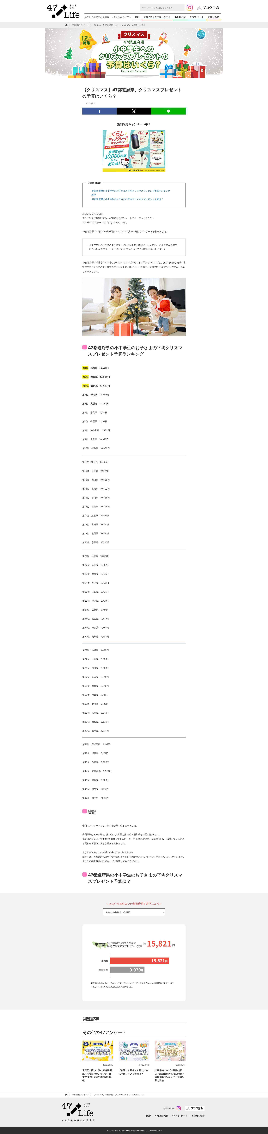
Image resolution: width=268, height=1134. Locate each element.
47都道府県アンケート (80, 25)
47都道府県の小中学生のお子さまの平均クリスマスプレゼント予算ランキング (130, 190)
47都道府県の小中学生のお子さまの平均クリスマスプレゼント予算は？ (127, 199)
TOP (137, 17)
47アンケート (197, 17)
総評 (93, 195)
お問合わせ (213, 17)
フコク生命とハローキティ (156, 17)
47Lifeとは (180, 17)
